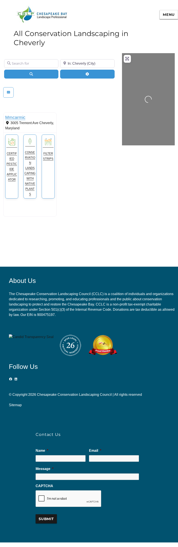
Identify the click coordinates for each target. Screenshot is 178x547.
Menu (169, 15)
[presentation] (69, 498)
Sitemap (15, 405)
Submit (46, 519)
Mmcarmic (15, 117)
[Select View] (8, 92)
